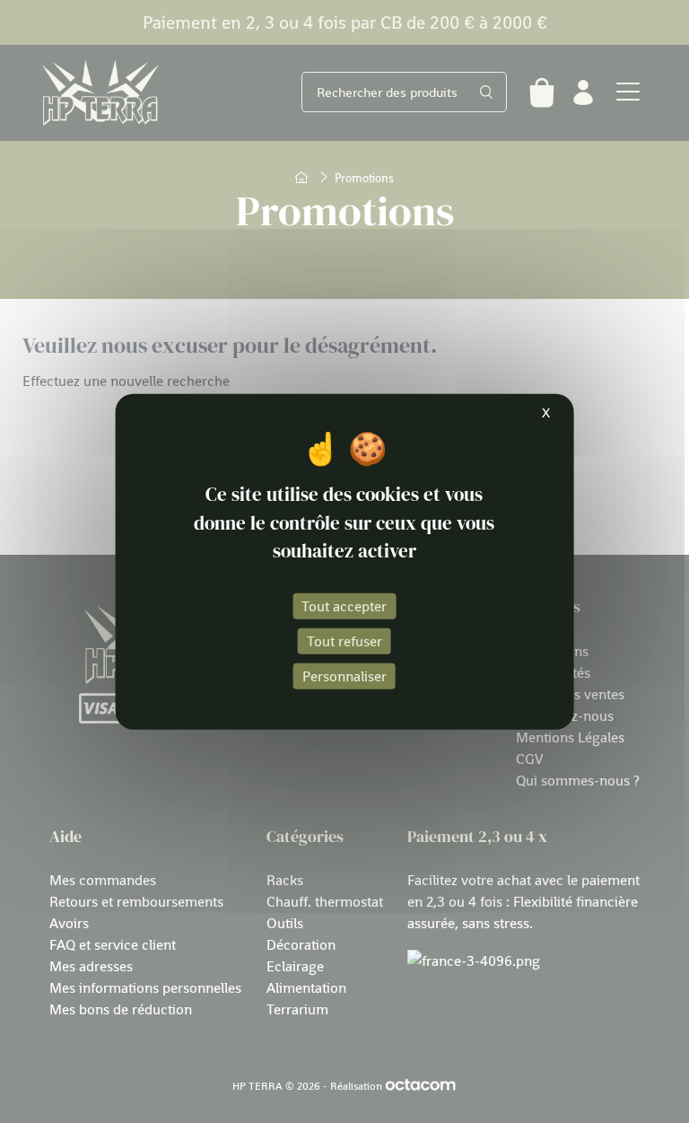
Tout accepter (344, 605)
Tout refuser (344, 640)
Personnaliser (344, 676)
